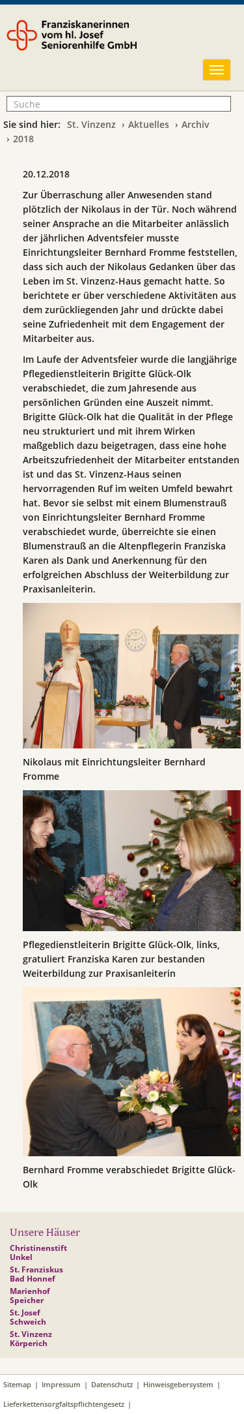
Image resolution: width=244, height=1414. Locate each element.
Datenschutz (112, 1384)
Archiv (196, 124)
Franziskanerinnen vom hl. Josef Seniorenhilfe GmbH (106, 43)
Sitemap (17, 1384)
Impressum (61, 1384)
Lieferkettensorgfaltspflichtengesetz (63, 1404)
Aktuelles (148, 124)
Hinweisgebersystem (178, 1384)
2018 (23, 138)
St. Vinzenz (91, 124)
